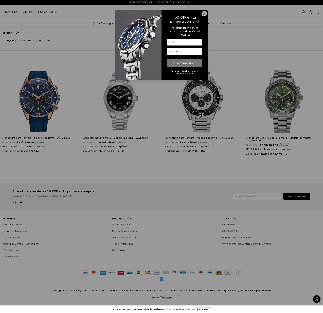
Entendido (203, 309)
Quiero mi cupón (184, 63)
